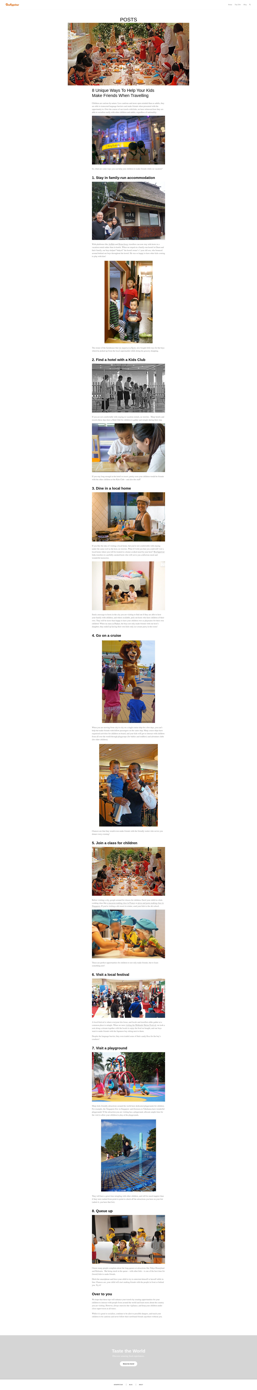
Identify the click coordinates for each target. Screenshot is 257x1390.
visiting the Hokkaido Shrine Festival (141, 1025)
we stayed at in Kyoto (127, 347)
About (141, 1384)
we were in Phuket (112, 623)
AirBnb (112, 244)
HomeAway (123, 244)
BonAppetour (159, 551)
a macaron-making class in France (121, 903)
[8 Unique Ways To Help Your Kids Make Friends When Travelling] (128, 54)
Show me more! (128, 1364)
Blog (130, 1384)
